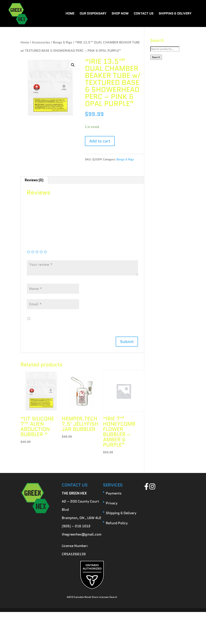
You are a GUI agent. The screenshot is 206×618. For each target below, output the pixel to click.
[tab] (34, 180)
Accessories (41, 42)
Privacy (111, 503)
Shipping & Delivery (121, 513)
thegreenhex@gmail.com (81, 534)
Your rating (37, 245)
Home (25, 42)
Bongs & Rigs (62, 42)
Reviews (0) (34, 180)
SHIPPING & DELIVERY (175, 14)
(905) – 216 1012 (76, 526)
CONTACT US (143, 14)
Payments (114, 493)
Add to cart (99, 141)
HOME (70, 14)
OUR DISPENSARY (93, 14)
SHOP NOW (120, 14)
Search (156, 57)
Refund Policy (117, 523)
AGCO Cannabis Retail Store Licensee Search (92, 597)
